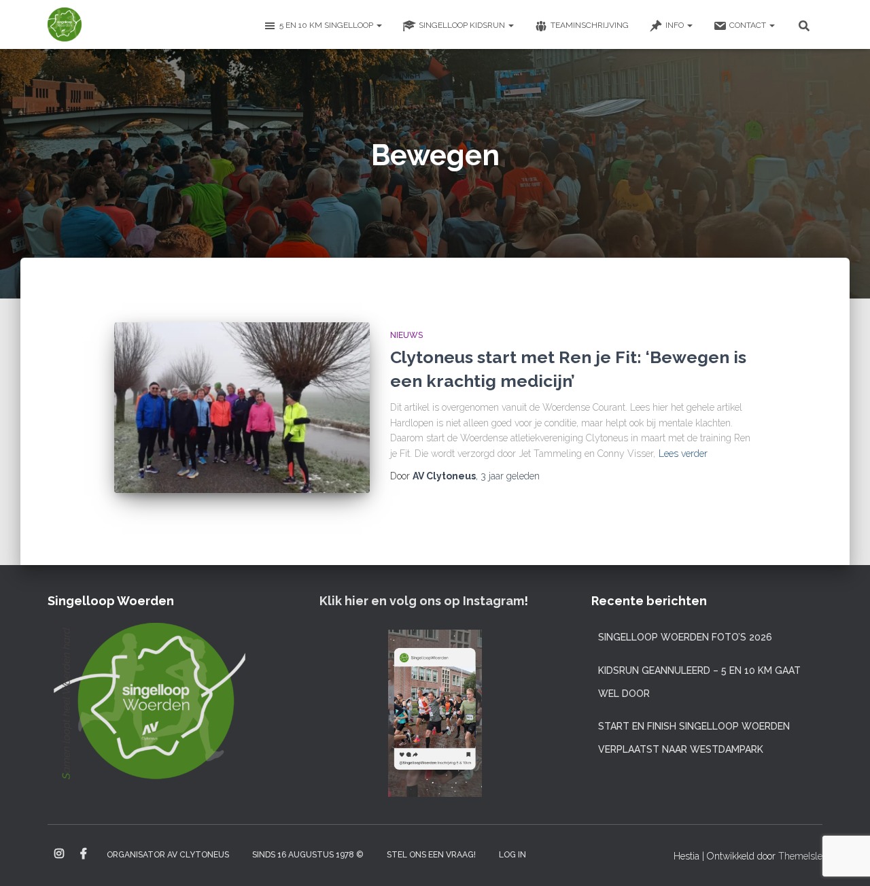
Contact (748, 25)
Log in (512, 854)
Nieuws (406, 335)
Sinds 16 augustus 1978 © (308, 854)
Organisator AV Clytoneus (168, 854)
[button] (378, 25)
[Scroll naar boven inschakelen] (843, 859)
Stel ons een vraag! (431, 854)
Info (675, 25)
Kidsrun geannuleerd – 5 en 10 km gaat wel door (699, 682)
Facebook (83, 854)
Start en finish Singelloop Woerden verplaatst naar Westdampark (694, 738)
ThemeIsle (800, 856)
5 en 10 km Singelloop (327, 25)
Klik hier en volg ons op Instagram (421, 601)
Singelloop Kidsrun (463, 25)
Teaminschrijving (590, 25)
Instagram (59, 854)
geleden (510, 476)
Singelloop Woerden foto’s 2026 (685, 637)
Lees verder (683, 453)
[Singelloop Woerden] (64, 24)
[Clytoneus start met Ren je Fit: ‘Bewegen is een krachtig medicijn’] (242, 407)
